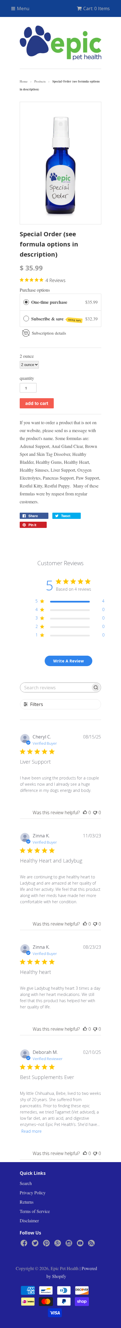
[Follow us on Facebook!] (25, 1244)
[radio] (26, 302)
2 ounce (27, 356)
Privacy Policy (33, 1192)
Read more (31, 1131)
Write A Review (68, 661)
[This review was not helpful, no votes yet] (95, 812)
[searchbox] (55, 687)
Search (26, 1183)
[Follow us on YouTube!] (81, 1244)
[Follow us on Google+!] (58, 1244)
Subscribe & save (56, 318)
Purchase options (35, 290)
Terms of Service (35, 1211)
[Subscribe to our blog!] (92, 1244)
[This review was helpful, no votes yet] (85, 812)
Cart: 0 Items (96, 8)
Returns (26, 1202)
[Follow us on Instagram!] (70, 1244)
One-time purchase (49, 302)
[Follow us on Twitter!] (36, 1244)
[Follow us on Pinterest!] (47, 1244)
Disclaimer (29, 1220)
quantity (27, 378)
